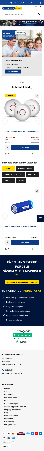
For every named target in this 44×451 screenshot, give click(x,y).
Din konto (40, 3)
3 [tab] (23, 82)
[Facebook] (32, 433)
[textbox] (7, 147)
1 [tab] (20, 82)
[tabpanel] (22, 53)
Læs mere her (13, 71)
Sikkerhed (8, 180)
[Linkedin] (40, 433)
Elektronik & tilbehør (14, 174)
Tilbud (21, 180)
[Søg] (39, 14)
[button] (40, 8)
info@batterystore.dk (14, 373)
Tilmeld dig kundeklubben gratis (22, 282)
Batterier (8, 169)
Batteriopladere (25, 169)
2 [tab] (22, 82)
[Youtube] (36, 433)
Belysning (32, 174)
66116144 (9, 370)
